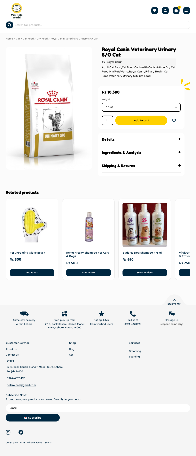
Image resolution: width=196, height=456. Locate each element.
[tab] (141, 139)
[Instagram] (8, 432)
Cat (18, 38)
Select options (145, 272)
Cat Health (141, 67)
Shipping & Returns (118, 166)
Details (108, 139)
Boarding (134, 356)
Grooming (135, 350)
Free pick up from (64, 319)
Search (48, 442)
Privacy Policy (34, 442)
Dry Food (42, 38)
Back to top (174, 304)
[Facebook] (21, 432)
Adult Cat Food (111, 67)
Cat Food (28, 38)
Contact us (12, 354)
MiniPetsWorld (118, 71)
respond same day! (171, 323)
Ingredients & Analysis (121, 152)
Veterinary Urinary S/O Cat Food (130, 76)
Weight (106, 99)
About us (11, 349)
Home (9, 38)
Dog (71, 349)
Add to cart (141, 120)
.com (33, 385)
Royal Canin (114, 62)
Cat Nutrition (156, 67)
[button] (186, 10)
